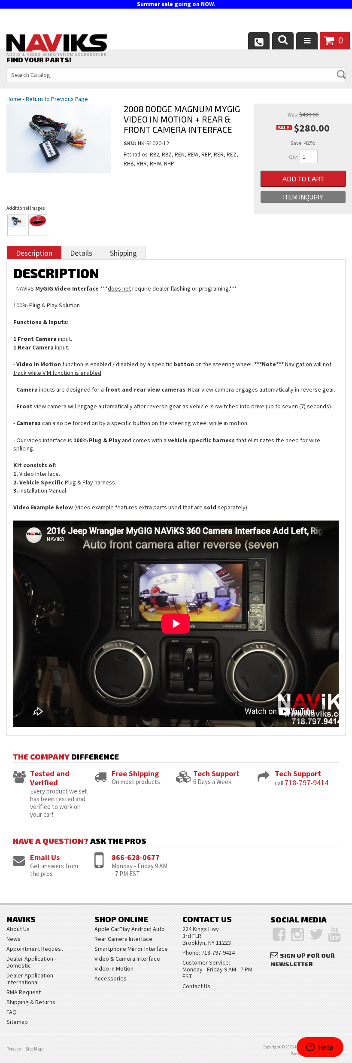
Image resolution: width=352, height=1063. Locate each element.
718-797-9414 (306, 782)
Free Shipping (135, 773)
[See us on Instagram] (297, 934)
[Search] (283, 40)
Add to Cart (303, 179)
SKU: (131, 143)
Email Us (45, 857)
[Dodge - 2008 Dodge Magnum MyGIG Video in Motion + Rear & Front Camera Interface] (58, 147)
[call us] (259, 40)
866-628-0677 (136, 857)
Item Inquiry (303, 197)
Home (13, 99)
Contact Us (196, 986)
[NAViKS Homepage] (56, 46)
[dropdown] (307, 40)
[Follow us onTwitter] (317, 934)
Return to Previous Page (57, 99)
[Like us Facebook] (279, 934)
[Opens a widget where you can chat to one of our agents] (319, 1048)
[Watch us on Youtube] (334, 934)
